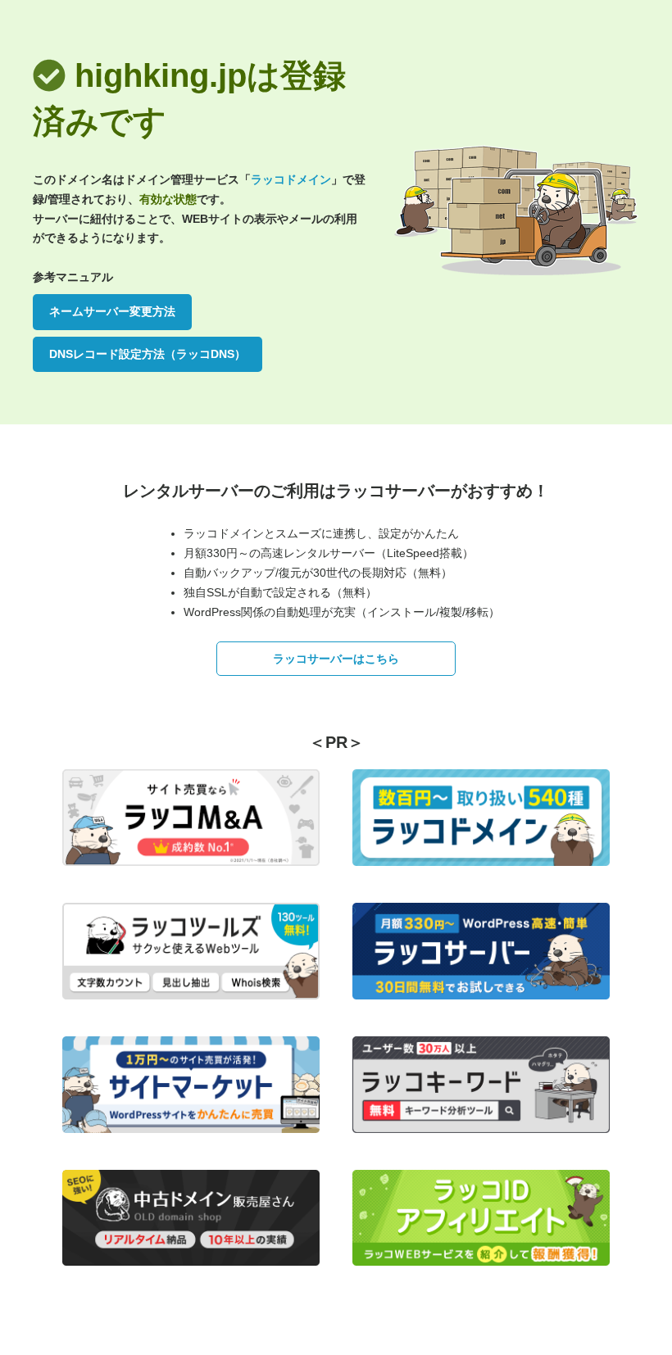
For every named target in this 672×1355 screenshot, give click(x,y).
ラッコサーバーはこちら (336, 658)
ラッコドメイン (291, 179)
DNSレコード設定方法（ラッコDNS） (147, 353)
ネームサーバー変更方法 (112, 311)
